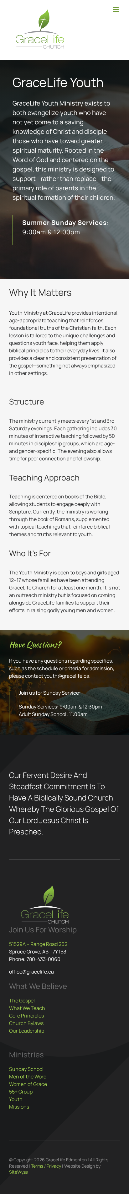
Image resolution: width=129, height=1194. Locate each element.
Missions (19, 1106)
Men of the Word (27, 1076)
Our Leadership (26, 1030)
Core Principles (26, 1015)
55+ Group (21, 1091)
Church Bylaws (26, 1023)
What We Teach (27, 1008)
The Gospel (22, 1000)
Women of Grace (28, 1084)
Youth (16, 1099)
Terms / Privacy (46, 1166)
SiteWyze (18, 1172)
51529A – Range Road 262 (38, 944)
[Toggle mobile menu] (116, 9)
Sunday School (26, 1069)
